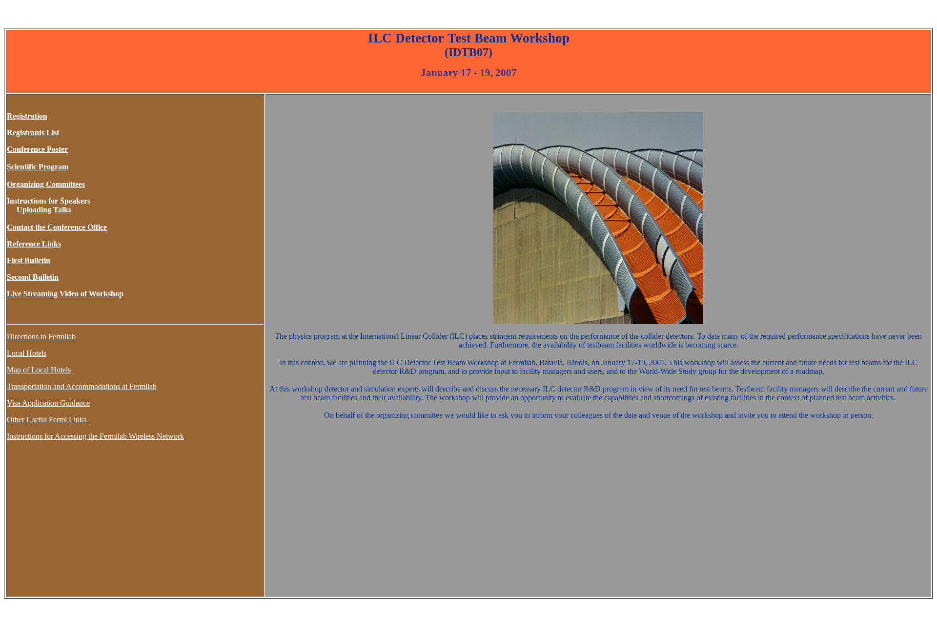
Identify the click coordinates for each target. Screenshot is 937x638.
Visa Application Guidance (48, 403)
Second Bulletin (33, 277)
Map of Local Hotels (39, 370)
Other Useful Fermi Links (46, 419)
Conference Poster (37, 149)
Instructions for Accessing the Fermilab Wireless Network (95, 436)
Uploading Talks (44, 210)
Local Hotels (26, 353)
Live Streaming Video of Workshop (65, 293)
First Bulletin (28, 260)
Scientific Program (37, 167)
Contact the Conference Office (57, 227)
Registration (27, 116)
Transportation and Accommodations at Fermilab (82, 386)
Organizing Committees (46, 184)
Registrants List (33, 132)
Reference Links (34, 244)
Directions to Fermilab (41, 336)
